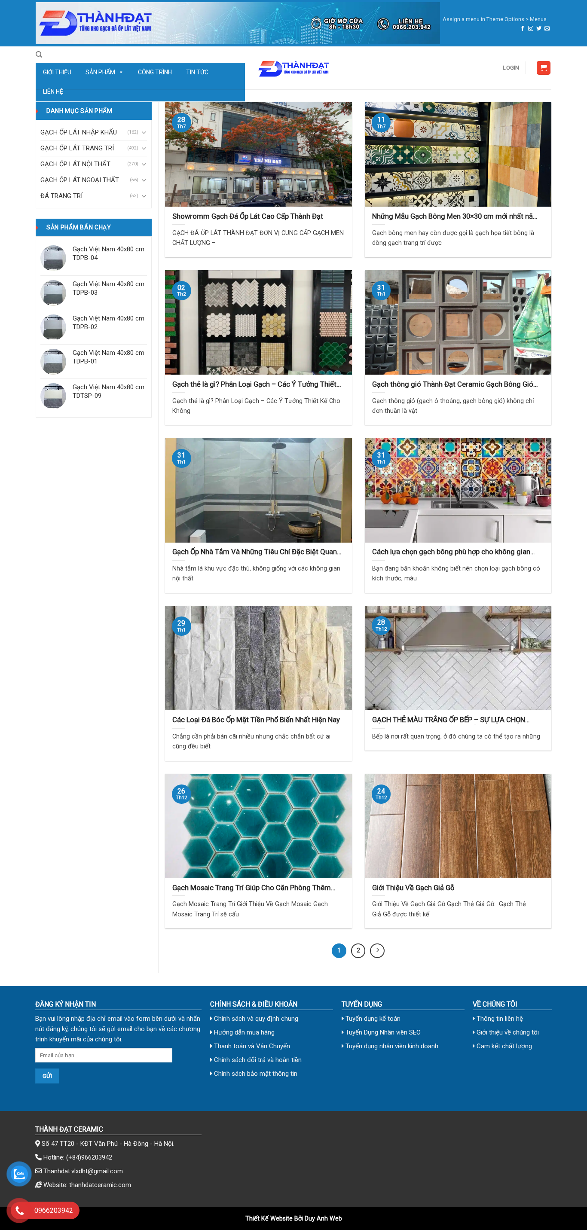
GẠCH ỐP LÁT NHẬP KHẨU (78, 132)
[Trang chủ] (238, 23)
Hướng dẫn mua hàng (243, 1032)
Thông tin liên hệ (499, 1018)
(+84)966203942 (89, 1157)
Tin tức (197, 72)
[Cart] (544, 68)
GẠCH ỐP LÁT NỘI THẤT (75, 164)
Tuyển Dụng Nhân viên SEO (382, 1032)
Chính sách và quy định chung (255, 1018)
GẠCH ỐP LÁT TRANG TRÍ (77, 148)
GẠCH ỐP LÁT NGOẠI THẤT (79, 180)
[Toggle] (144, 132)
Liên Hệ (53, 91)
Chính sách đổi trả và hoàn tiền (257, 1060)
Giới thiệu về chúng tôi (507, 1032)
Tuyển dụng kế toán (372, 1018)
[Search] (39, 54)
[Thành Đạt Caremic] (293, 68)
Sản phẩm (100, 72)
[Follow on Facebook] (522, 29)
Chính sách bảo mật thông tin (254, 1073)
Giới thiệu (57, 72)
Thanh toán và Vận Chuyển (251, 1046)
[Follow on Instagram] (530, 29)
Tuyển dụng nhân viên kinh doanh (391, 1046)
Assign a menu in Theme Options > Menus (495, 19)
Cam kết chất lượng (503, 1046)
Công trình (155, 72)
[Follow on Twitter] (538, 29)
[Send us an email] (547, 29)
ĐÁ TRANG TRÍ (61, 196)
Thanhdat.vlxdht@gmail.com (83, 1171)
